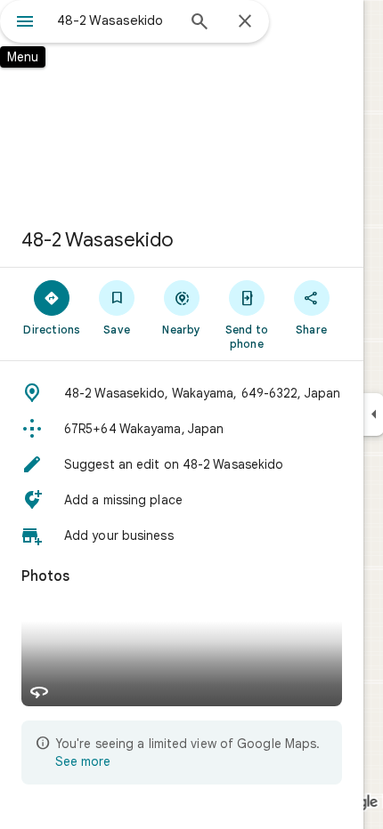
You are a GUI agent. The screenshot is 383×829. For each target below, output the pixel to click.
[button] (181, 393)
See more (82, 761)
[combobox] (116, 20)
